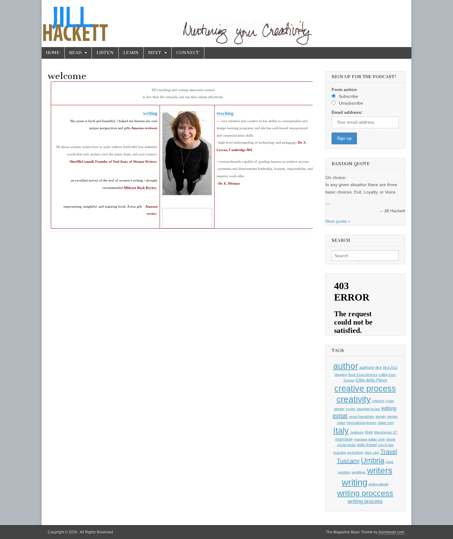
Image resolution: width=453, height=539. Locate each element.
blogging (341, 375)
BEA (378, 367)
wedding (344, 472)
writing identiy (379, 484)
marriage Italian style (369, 439)
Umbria (372, 460)
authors (366, 367)
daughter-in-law (368, 409)
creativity (354, 399)
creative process (365, 388)
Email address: (347, 112)
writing (150, 113)
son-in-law (386, 445)
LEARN (131, 52)
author (345, 366)
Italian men (386, 423)
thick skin (372, 452)
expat (340, 415)
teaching (225, 113)
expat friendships (361, 416)
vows (390, 462)
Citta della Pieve (371, 379)
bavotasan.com (391, 532)
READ (75, 52)
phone (390, 439)
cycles (351, 409)
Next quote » (337, 221)
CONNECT (187, 52)
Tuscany (348, 460)
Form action (344, 89)
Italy (341, 430)
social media (346, 445)
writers (379, 470)
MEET (154, 52)
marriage (344, 439)
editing (388, 408)
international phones (362, 423)
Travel (388, 451)
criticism (378, 401)
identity (381, 416)
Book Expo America (362, 375)
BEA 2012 (390, 367)
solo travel (367, 444)
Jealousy (357, 432)
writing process (365, 501)
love (369, 431)
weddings (359, 472)
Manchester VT (385, 432)
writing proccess (365, 493)
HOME (53, 52)
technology (355, 452)
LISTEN (105, 52)
